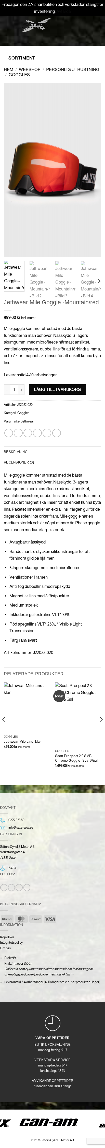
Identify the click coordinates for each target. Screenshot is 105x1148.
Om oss (5, 948)
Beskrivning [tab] (16, 452)
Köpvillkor (7, 937)
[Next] (92, 170)
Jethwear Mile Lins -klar (22, 741)
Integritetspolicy (11, 942)
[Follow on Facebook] (3, 887)
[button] (11, 24)
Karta (12, 867)
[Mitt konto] (77, 25)
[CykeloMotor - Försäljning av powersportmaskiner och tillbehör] (36, 25)
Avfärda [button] (63, 11)
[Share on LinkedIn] (56, 433)
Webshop (30, 69)
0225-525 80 (16, 820)
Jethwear (27, 421)
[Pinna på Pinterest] (47, 433)
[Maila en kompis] (37, 433)
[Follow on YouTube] (26, 887)
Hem (8, 69)
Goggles (19, 74)
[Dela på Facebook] (18, 433)
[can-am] (52, 1122)
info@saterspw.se (20, 827)
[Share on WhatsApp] (8, 433)
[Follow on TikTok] (19, 887)
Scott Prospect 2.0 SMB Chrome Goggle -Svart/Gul (76, 758)
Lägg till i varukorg (57, 389)
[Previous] (12, 170)
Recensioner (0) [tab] (19, 462)
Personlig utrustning (72, 69)
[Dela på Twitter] (27, 433)
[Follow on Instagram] (11, 887)
